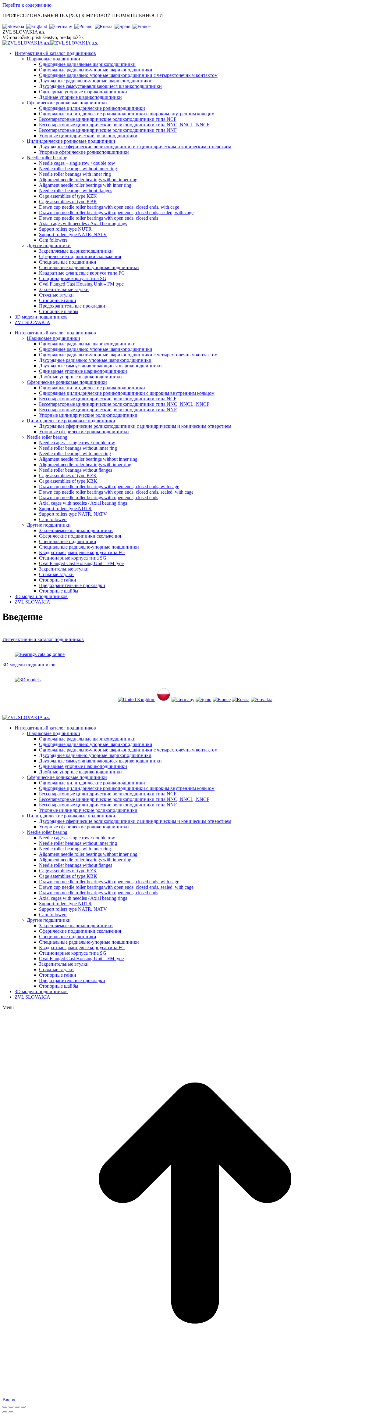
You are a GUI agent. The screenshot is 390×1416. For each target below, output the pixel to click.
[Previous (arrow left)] (4, 1412)
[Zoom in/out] (23, 1407)
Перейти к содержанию (26, 5)
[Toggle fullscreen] (17, 1407)
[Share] (11, 1407)
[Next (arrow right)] (11, 1412)
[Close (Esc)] (4, 1407)
